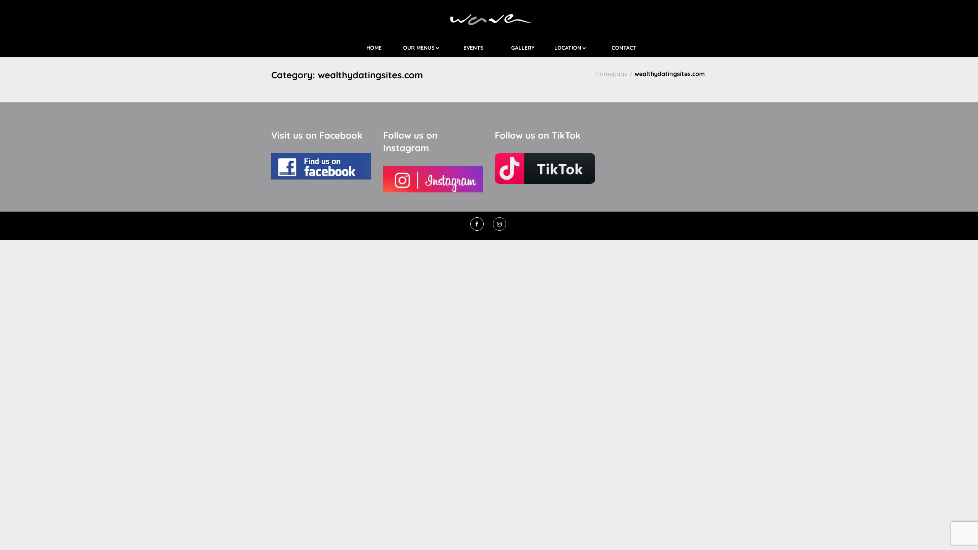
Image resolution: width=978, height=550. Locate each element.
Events (473, 48)
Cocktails (433, 55)
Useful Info (582, 55)
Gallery (522, 48)
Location (567, 48)
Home (374, 48)
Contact (624, 48)
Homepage (611, 74)
